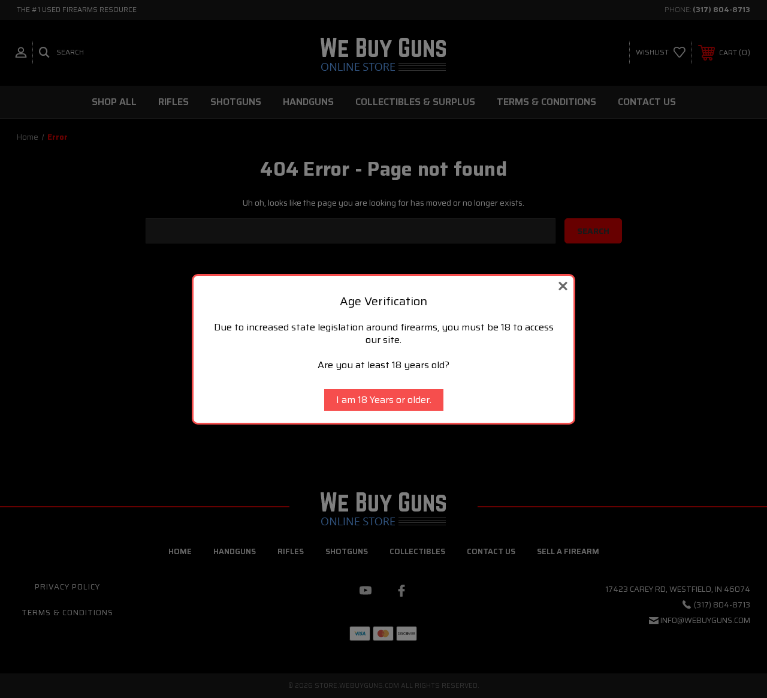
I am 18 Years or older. (383, 399)
